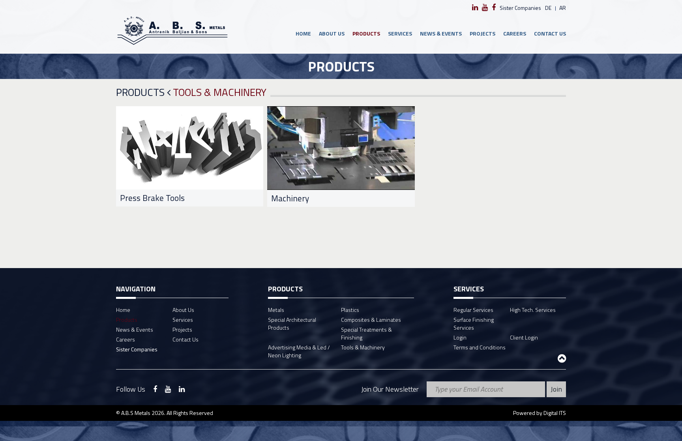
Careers (514, 33)
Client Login (524, 337)
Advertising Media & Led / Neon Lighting (299, 351)
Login (460, 337)
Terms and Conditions (479, 347)
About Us (332, 33)
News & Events (441, 33)
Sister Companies (520, 8)
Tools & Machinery (363, 347)
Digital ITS (554, 413)
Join (556, 389)
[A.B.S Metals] (172, 30)
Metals (276, 310)
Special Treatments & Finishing (366, 333)
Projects (482, 33)
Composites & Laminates (371, 319)
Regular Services (473, 310)
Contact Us (550, 33)
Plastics (350, 310)
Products (366, 33)
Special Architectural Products (292, 323)
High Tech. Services (533, 310)
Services (400, 33)
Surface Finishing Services (473, 323)
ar (562, 8)
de (548, 8)
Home (303, 33)
